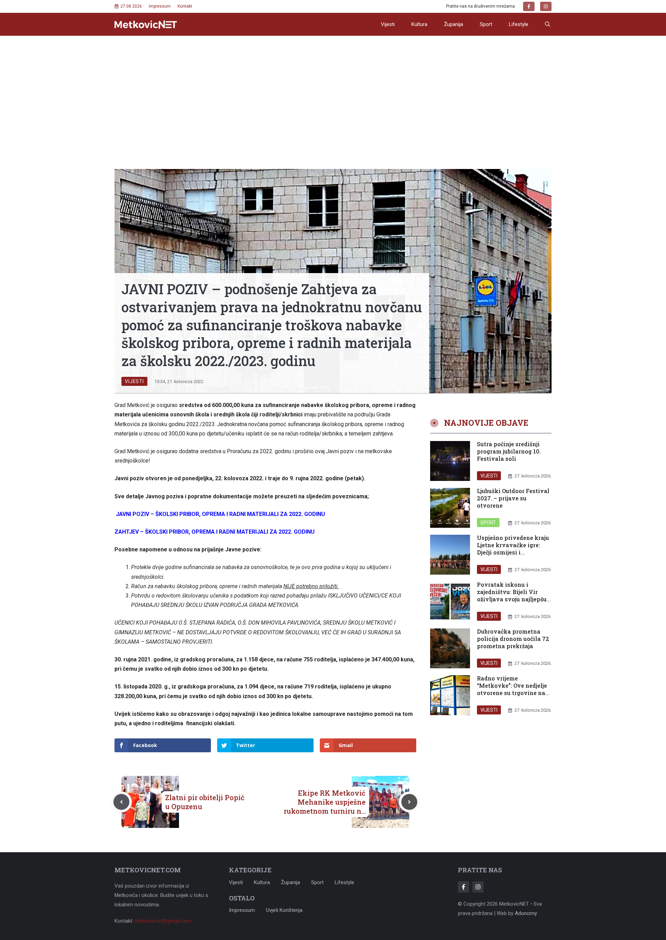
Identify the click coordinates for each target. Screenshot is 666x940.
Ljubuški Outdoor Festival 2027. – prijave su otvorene (513, 498)
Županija (453, 24)
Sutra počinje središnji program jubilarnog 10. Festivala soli (509, 452)
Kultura (419, 24)
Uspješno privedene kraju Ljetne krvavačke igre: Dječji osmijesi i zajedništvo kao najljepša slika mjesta (513, 552)
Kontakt (185, 6)
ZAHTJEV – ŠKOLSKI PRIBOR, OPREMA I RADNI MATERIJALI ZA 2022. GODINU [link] (214, 531)
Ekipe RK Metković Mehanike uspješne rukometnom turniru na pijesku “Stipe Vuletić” (325, 806)
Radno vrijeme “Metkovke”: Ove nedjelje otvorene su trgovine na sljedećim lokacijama (512, 689)
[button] (547, 24)
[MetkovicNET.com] (145, 24)
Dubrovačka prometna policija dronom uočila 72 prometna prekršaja (513, 639)
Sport (486, 24)
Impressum (160, 6)
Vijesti (388, 24)
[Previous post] (121, 801)
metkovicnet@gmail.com (163, 921)
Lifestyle (518, 24)
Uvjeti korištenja (284, 910)
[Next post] (409, 801)
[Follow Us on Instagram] (478, 886)
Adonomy (526, 913)
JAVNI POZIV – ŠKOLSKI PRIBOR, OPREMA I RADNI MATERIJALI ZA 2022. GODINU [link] (220, 514)
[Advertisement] (333, 87)
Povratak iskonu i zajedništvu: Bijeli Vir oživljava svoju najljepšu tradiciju (512, 595)
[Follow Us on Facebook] (463, 886)
